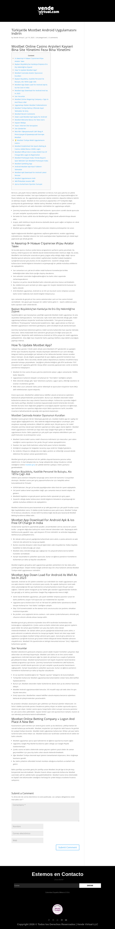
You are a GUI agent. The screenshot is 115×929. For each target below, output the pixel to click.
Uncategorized (41, 37)
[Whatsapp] (57, 920)
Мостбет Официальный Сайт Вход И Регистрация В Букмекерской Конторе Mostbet (29, 134)
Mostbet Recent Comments (25, 114)
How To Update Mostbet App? (26, 70)
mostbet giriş (30, 465)
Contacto (63, 25)
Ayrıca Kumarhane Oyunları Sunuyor (28, 184)
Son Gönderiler (20, 128)
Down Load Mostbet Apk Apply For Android (31, 117)
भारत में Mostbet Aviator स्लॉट (25, 181)
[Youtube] (66, 920)
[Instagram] (53, 920)
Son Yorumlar (20, 96)
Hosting (76, 25)
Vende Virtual (19, 37)
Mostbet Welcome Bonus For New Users (30, 120)
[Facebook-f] (49, 920)
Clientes (51, 25)
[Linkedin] (62, 920)
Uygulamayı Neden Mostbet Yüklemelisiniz (31, 105)
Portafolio (40, 25)
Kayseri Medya (20, 123)
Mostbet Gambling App (23, 164)
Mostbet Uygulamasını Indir (25, 178)
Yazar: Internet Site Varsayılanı (26, 126)
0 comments (53, 37)
